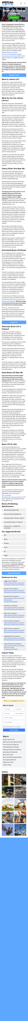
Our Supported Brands (9, 759)
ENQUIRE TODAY (14, 75)
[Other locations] (20, 3)
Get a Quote (14, 17)
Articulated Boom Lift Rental (11, 747)
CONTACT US (14, 322)
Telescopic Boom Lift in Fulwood (12, 749)
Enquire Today (7, 765)
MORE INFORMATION (14, 573)
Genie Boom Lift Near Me (10, 752)
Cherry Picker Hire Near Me (10, 744)
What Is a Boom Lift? (8, 739)
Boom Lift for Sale (8, 754)
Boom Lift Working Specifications (12, 757)
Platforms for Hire (8, 762)
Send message (14, 730)
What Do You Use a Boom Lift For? (12, 742)
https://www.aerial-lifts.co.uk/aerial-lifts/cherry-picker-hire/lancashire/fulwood (14, 647)
